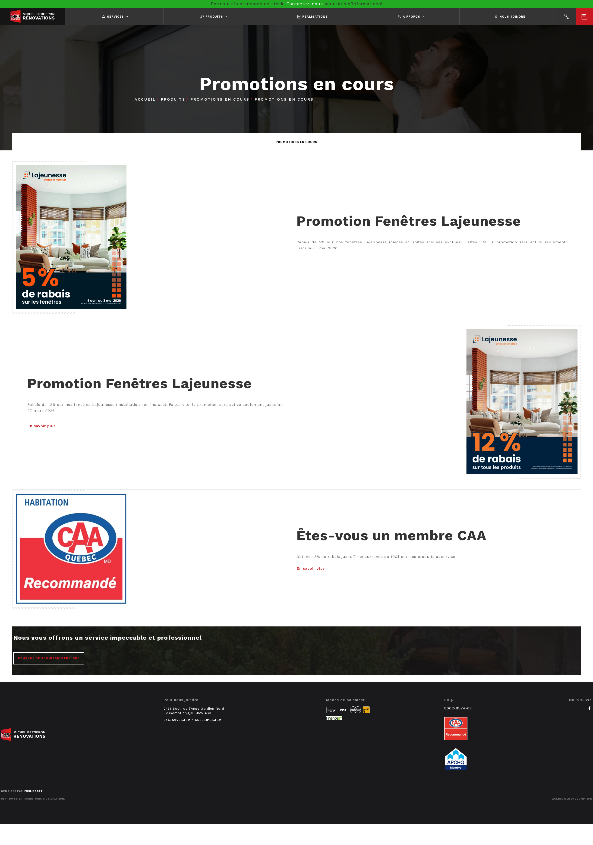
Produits (173, 99)
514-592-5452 (177, 720)
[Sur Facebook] (589, 708)
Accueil (145, 99)
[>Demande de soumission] (584, 16)
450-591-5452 (208, 720)
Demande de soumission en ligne (48, 658)
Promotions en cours (219, 99)
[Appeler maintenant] (567, 16)
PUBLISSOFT (33, 791)
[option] (296, 142)
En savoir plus (41, 426)
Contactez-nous (304, 3)
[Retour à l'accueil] (32, 16)
